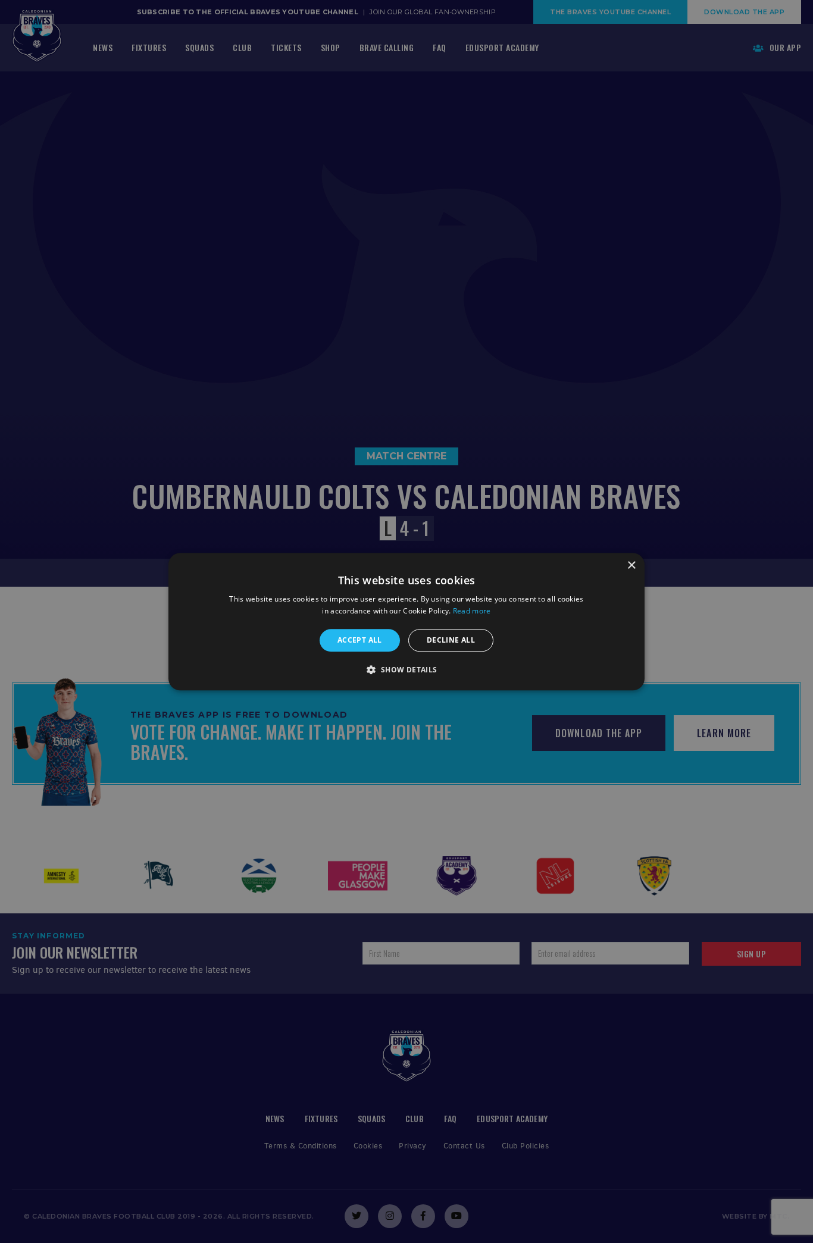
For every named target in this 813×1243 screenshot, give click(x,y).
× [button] (631, 565)
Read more (472, 611)
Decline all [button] (451, 640)
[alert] (406, 621)
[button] (406, 669)
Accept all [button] (359, 640)
